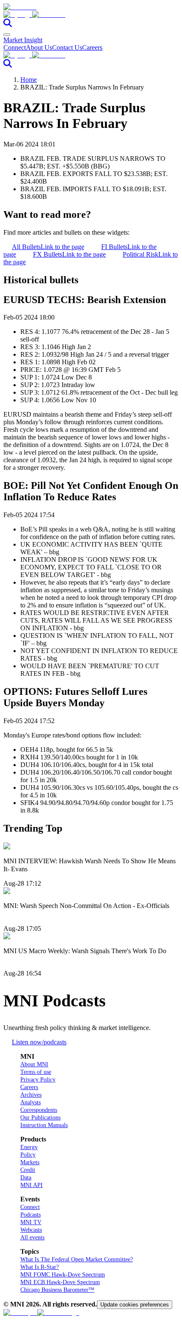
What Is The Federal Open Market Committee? (76, 1259)
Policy (28, 1155)
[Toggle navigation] (6, 34)
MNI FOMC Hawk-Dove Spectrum (62, 1274)
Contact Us (67, 47)
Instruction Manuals (44, 1125)
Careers (92, 47)
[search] (7, 24)
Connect (14, 47)
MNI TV (30, 1222)
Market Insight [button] (22, 39)
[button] (91, 15)
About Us (39, 47)
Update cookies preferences (134, 1304)
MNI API (31, 1185)
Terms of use (35, 1072)
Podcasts (30, 1215)
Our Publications (40, 1117)
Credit (27, 1170)
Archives (30, 1095)
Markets (29, 1162)
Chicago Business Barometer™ (57, 1290)
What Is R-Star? (39, 1267)
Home (28, 79)
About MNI (34, 1064)
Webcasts (31, 1230)
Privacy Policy (37, 1079)
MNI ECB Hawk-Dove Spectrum (60, 1282)
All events (32, 1237)
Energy (29, 1147)
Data (25, 1177)
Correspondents (38, 1110)
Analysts (30, 1102)
